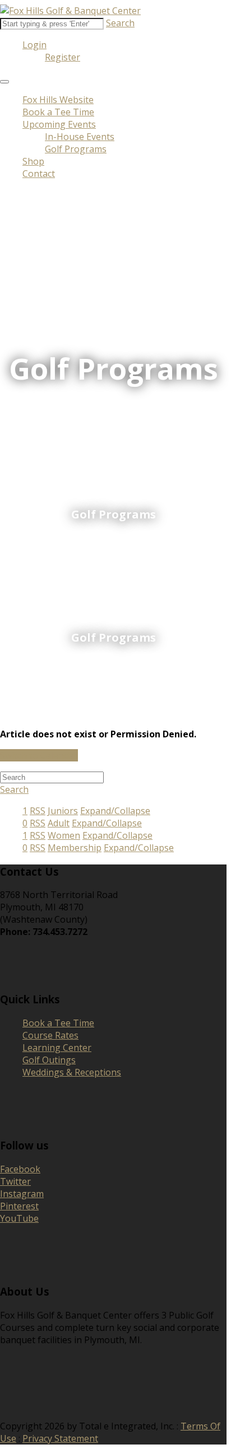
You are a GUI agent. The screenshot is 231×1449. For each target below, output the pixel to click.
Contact (38, 173)
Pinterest (19, 1206)
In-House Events (79, 136)
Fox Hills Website (58, 100)
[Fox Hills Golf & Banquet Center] (70, 10)
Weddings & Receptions (71, 1072)
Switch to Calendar (39, 755)
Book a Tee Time (58, 112)
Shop (33, 161)
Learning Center (56, 1047)
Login (34, 45)
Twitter (15, 1181)
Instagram (22, 1194)
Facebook (20, 1169)
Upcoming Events (59, 124)
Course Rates (50, 1035)
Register (62, 57)
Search (120, 23)
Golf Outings (49, 1060)
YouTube (19, 1218)
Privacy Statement (60, 1438)
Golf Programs (76, 149)
